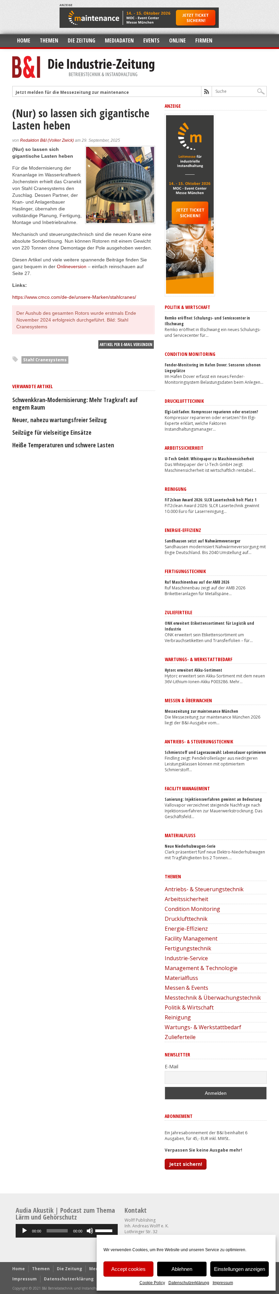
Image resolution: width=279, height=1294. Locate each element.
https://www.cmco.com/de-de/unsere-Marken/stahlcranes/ (74, 297)
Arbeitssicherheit (186, 899)
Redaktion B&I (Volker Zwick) (47, 140)
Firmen (203, 40)
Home (23, 40)
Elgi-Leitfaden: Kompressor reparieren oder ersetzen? (211, 412)
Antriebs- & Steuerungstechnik (204, 889)
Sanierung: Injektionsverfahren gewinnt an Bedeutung (213, 799)
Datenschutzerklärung (188, 1282)
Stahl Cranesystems (45, 360)
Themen (49, 40)
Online (177, 40)
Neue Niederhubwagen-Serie (190, 846)
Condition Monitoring (192, 909)
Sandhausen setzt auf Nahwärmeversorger (202, 541)
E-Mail (171, 1066)
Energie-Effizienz (186, 928)
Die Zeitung (81, 40)
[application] (67, 1231)
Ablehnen (181, 1269)
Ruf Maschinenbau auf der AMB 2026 (197, 582)
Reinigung (178, 1017)
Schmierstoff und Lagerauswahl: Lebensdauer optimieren (215, 752)
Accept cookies (128, 1269)
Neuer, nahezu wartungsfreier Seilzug (59, 420)
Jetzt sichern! (185, 1164)
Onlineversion (71, 266)
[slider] (104, 1230)
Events (151, 40)
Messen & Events (186, 987)
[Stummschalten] (89, 1230)
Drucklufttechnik (186, 918)
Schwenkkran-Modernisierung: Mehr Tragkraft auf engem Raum (75, 403)
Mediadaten (119, 40)
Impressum (223, 1282)
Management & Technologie (201, 968)
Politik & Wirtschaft (189, 1007)
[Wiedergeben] (24, 1230)
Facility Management (191, 938)
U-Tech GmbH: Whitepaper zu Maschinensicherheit (209, 459)
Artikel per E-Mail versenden (126, 344)
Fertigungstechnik (188, 948)
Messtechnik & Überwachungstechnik (213, 997)
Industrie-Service (186, 958)
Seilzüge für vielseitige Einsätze (52, 432)
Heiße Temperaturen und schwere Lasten (63, 445)
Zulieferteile (180, 1037)
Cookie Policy (152, 1282)
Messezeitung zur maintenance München (201, 711)
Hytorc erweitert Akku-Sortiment (193, 670)
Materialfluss (181, 978)
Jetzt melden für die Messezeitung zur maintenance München (83, 92)
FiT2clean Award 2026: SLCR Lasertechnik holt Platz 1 (211, 500)
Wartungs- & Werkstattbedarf (203, 1027)
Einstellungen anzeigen (239, 1269)
